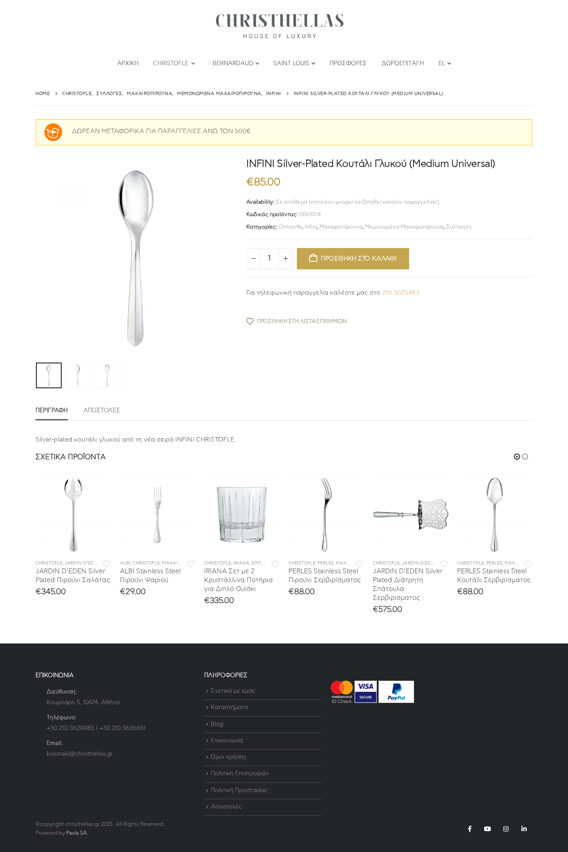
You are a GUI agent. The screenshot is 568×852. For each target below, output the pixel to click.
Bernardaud (233, 64)
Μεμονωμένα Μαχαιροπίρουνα (404, 226)
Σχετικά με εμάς (233, 691)
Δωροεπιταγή (403, 64)
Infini (311, 226)
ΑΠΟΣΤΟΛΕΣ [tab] (101, 411)
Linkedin (524, 828)
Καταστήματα (229, 708)
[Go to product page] (73, 514)
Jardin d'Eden (82, 563)
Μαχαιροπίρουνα (341, 226)
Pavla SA (76, 833)
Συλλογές (459, 226)
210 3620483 (400, 293)
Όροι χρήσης (228, 757)
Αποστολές (226, 807)
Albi (125, 563)
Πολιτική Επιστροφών (240, 774)
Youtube (487, 828)
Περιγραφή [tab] (52, 411)
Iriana (241, 563)
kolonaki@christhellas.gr (80, 754)
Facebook (469, 828)
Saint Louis (291, 64)
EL (441, 64)
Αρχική (128, 64)
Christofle (171, 64)
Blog (217, 724)
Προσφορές (348, 64)
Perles (326, 563)
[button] (37, 258)
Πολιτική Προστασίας (239, 790)
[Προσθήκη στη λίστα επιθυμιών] (106, 563)
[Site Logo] (279, 26)
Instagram (505, 828)
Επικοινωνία (227, 741)
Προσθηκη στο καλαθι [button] (96, 492)
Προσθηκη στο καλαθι (359, 259)
